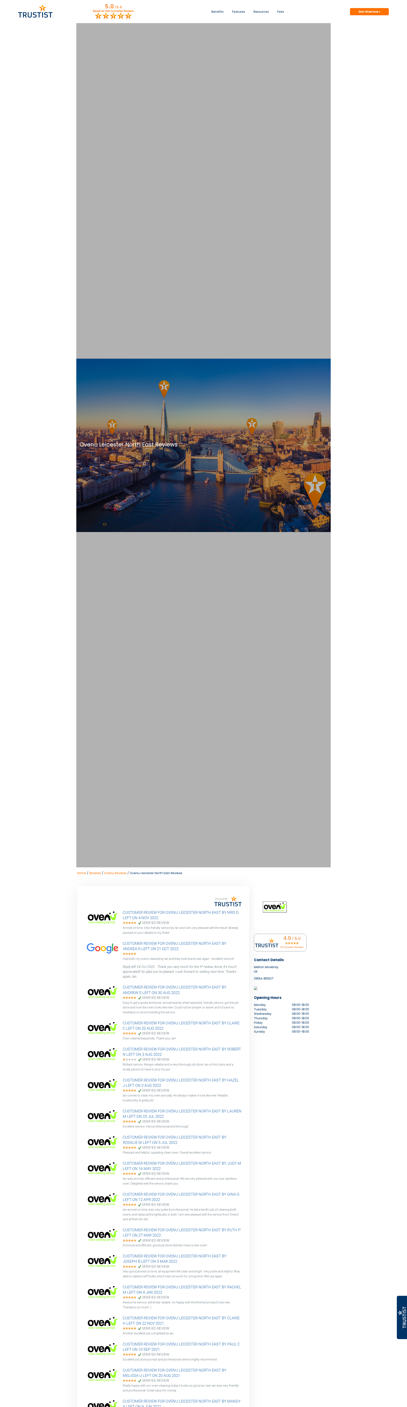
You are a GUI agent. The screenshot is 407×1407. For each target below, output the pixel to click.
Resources (261, 12)
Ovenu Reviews (115, 873)
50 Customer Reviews (291, 947)
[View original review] (105, 923)
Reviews (95, 873)
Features (238, 12)
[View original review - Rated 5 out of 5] (129, 923)
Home (81, 873)
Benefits (218, 12)
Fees (280, 12)
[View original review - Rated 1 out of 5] (129, 1059)
